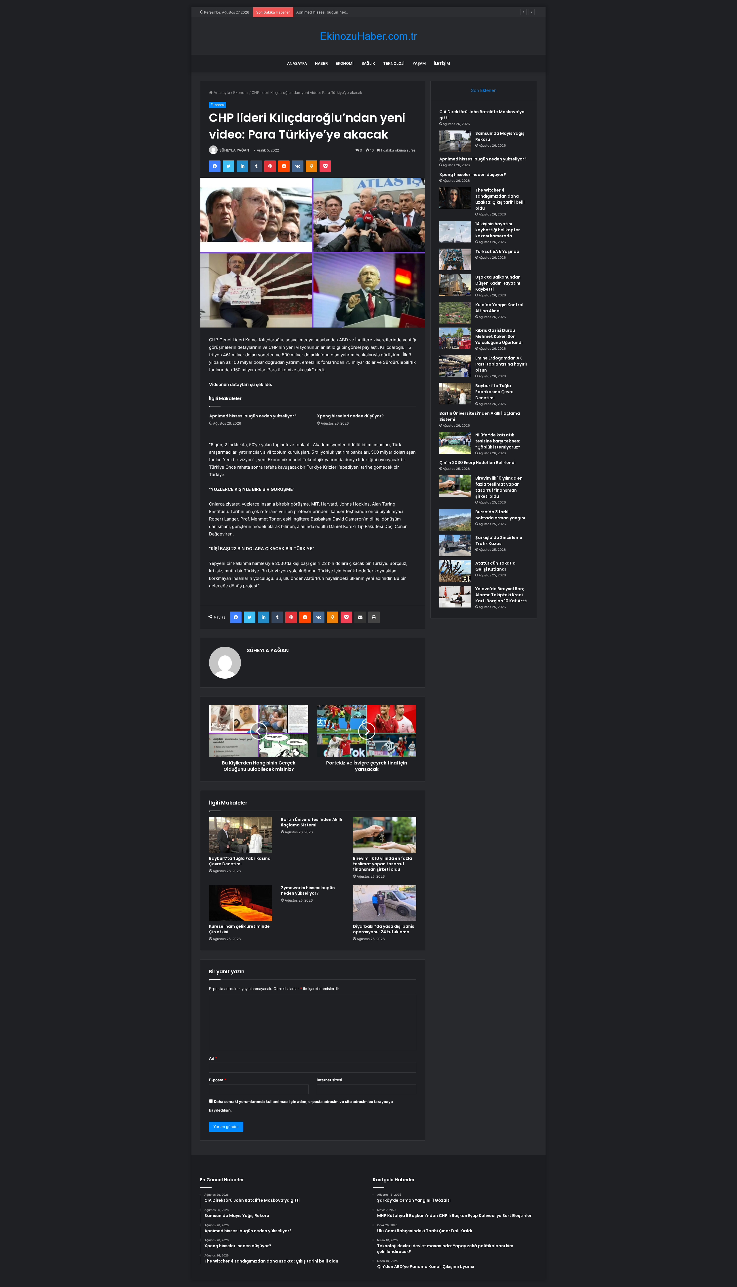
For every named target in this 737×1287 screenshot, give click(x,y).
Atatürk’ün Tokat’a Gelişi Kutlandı (495, 566)
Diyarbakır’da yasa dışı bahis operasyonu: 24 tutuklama (383, 929)
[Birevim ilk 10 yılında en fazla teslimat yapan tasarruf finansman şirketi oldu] (384, 835)
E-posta (217, 1080)
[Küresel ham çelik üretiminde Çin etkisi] (240, 903)
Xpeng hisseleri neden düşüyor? (350, 416)
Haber (321, 63)
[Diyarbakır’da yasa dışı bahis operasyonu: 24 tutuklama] (384, 903)
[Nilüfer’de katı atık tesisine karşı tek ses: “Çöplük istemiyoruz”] (455, 443)
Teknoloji (393, 63)
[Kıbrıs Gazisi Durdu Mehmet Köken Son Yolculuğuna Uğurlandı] (455, 338)
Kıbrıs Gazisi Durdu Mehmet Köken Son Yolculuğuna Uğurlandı (499, 336)
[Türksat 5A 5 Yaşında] (455, 259)
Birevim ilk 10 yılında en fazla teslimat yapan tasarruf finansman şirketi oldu (382, 864)
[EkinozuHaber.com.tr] (368, 36)
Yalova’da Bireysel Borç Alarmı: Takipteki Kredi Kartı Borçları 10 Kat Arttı (501, 595)
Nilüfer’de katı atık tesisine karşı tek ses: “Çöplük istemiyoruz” (497, 441)
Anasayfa (297, 63)
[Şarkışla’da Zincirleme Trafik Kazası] (455, 545)
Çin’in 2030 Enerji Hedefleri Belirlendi (477, 462)
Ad (213, 1058)
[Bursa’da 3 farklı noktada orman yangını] (455, 520)
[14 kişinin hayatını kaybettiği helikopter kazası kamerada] (455, 232)
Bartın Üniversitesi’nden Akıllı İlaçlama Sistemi (311, 822)
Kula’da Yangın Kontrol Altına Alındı (499, 308)
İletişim (442, 63)
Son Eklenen (484, 90)
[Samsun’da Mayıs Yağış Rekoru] (455, 141)
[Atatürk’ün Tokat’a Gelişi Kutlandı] (455, 571)
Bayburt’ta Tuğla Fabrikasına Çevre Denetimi (240, 861)
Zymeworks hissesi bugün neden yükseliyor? (308, 890)
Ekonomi (345, 63)
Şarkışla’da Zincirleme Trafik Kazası (498, 540)
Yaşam (419, 63)
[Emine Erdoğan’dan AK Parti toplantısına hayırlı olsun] (455, 366)
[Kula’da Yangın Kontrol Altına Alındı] (455, 312)
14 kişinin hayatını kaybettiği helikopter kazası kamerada (497, 230)
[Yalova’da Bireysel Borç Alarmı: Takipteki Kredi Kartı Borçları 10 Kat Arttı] (455, 596)
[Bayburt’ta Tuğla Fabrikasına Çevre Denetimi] (240, 835)
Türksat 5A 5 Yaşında (497, 251)
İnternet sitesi (329, 1080)
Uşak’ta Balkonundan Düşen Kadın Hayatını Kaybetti (498, 283)
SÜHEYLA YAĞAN (234, 150)
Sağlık (368, 63)
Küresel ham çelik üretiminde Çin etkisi (239, 929)
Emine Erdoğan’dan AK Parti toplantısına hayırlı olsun (501, 364)
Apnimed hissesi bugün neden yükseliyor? (334, 12)
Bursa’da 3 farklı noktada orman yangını (500, 515)
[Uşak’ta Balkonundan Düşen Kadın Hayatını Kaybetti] (455, 285)
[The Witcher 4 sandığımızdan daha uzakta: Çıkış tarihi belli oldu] (455, 198)
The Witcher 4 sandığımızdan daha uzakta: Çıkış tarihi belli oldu (500, 199)
